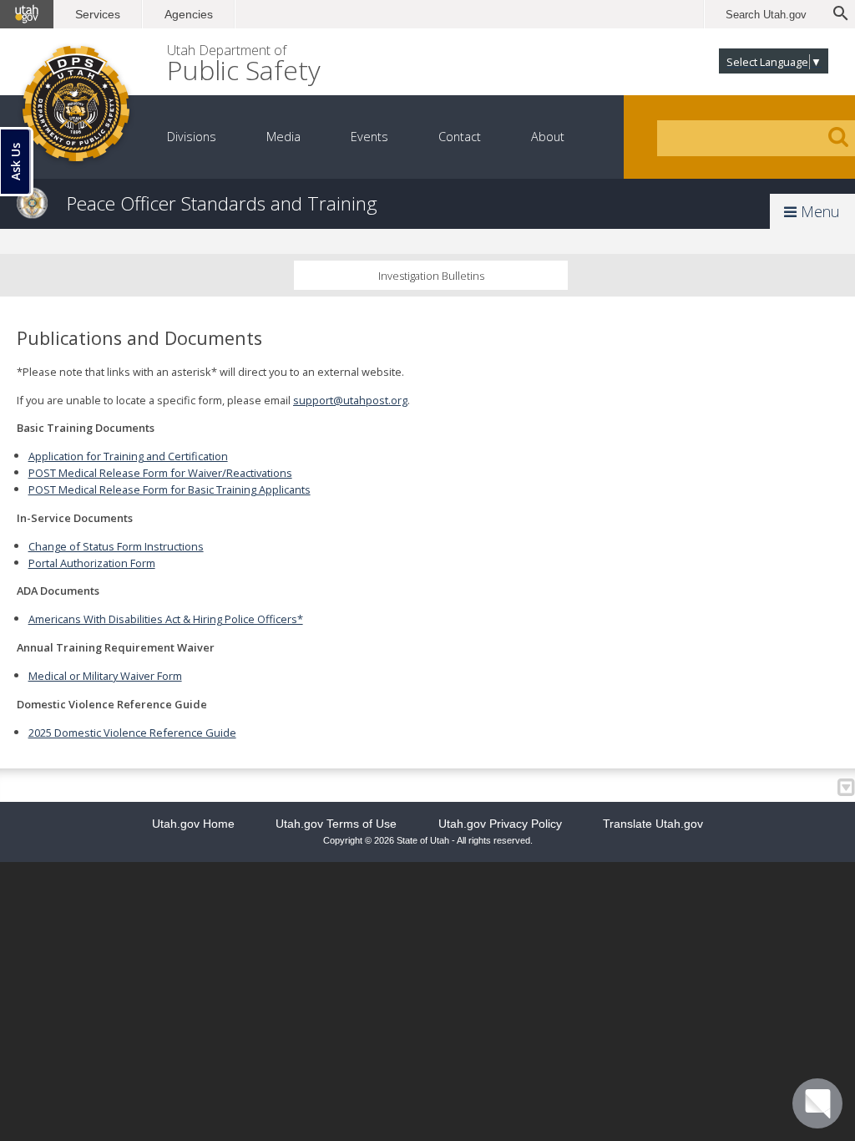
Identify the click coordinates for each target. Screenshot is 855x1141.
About (547, 137)
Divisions (191, 137)
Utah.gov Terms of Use (336, 823)
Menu (818, 211)
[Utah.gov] (26, 14)
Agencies (188, 14)
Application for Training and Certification (128, 456)
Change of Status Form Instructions (116, 546)
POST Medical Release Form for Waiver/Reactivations (160, 472)
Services (97, 14)
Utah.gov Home (193, 823)
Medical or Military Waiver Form (105, 675)
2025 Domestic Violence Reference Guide (132, 732)
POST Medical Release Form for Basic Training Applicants (169, 489)
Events (369, 137)
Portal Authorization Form (91, 562)
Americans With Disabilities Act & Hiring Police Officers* (165, 618)
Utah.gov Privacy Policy (500, 823)
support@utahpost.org (350, 400)
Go (838, 137)
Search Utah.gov (766, 14)
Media (283, 137)
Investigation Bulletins (431, 275)
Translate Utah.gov (653, 823)
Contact (459, 137)
